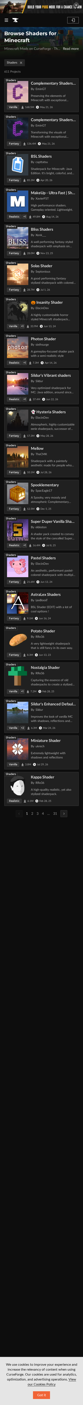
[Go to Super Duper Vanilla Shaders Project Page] (41, 533)
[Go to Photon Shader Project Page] (41, 351)
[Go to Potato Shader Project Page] (41, 643)
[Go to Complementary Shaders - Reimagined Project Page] (41, 95)
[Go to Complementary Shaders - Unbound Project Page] (41, 131)
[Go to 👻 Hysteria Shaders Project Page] (41, 424)
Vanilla (13, 107)
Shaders (12, 62)
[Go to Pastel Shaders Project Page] (41, 570)
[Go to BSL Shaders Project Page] (41, 168)
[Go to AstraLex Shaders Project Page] (41, 606)
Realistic (14, 216)
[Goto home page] (15, 20)
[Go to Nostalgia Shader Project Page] (41, 679)
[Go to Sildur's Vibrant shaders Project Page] (41, 387)
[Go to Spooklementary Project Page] (41, 497)
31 (55, 813)
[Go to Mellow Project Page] (41, 460)
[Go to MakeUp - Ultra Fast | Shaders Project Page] (41, 204)
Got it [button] (41, 1395)
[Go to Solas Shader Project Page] (41, 277)
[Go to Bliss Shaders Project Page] (41, 241)
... (48, 813)
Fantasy (14, 143)
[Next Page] (63, 813)
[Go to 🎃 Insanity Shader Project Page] (41, 314)
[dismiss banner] (76, 5)
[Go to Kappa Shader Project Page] (41, 789)
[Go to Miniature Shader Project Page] (41, 752)
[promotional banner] (41, 6)
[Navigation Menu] (6, 20)
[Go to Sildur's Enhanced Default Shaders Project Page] (41, 716)
